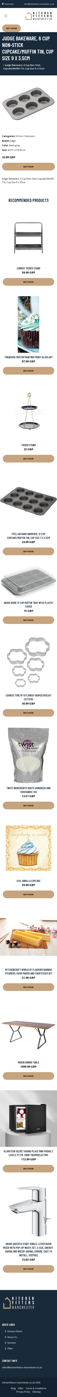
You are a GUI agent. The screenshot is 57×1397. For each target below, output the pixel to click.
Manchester (9, 4)
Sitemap (36, 1391)
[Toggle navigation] (6, 16)
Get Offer (11, 28)
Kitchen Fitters (14, 1331)
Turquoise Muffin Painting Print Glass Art (28, 357)
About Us (12, 1337)
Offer (10, 1348)
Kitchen (19, 136)
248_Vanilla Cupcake (28, 880)
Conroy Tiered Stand (28, 268)
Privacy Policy (23, 1391)
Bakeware (29, 136)
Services (11, 1342)
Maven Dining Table (28, 1062)
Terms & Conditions (36, 1388)
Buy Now (28, 166)
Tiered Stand (28, 445)
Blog (13, 1388)
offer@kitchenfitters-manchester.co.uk (39, 4)
